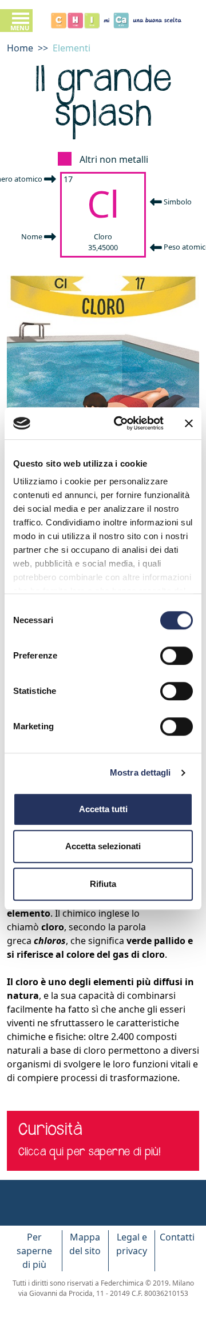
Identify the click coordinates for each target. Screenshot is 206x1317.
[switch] (176, 656)
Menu (19, 27)
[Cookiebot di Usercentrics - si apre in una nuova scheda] (121, 423)
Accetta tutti (103, 809)
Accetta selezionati (103, 846)
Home (20, 48)
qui (56, 1152)
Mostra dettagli (140, 772)
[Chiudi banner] (189, 423)
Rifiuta (103, 884)
